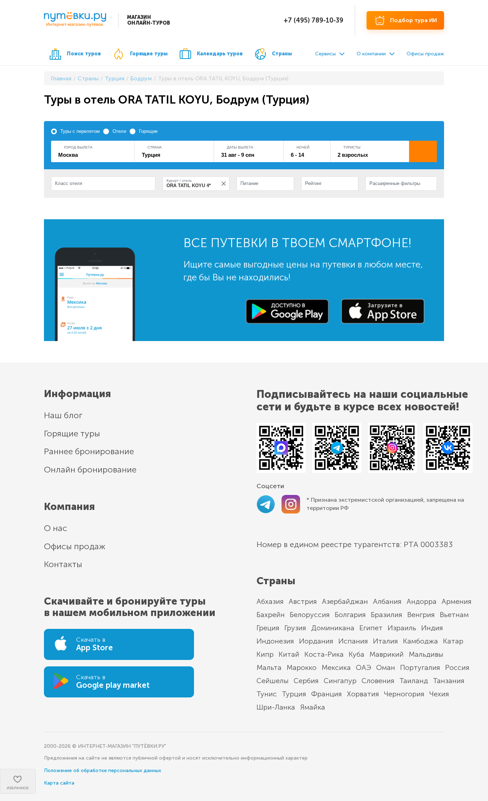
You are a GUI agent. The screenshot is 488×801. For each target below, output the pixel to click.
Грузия (295, 628)
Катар (453, 641)
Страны (282, 54)
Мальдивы (426, 654)
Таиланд (413, 680)
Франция (326, 694)
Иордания (316, 641)
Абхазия (270, 601)
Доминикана (332, 628)
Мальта (269, 667)
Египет (371, 628)
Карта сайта (59, 783)
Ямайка (312, 707)
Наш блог (63, 415)
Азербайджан (345, 601)
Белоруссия (310, 614)
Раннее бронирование (89, 451)
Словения (378, 680)
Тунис (267, 694)
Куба (356, 654)
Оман (385, 667)
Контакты (63, 564)
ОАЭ (363, 667)
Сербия (306, 680)
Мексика (336, 667)
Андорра (422, 601)
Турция (294, 694)
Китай (289, 654)
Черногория (404, 694)
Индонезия (275, 641)
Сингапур (340, 680)
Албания (387, 601)
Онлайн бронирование (90, 469)
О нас (55, 528)
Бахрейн (271, 614)
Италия (385, 641)
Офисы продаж (425, 54)
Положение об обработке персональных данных (102, 770)
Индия (432, 628)
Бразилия (386, 614)
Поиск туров (84, 54)
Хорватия (363, 694)
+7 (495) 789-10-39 (313, 20)
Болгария (350, 614)
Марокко (302, 667)
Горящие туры (149, 54)
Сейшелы (273, 680)
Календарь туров (220, 54)
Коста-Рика (324, 654)
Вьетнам (454, 614)
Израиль (402, 628)
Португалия (420, 667)
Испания (353, 641)
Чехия (439, 694)
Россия (457, 667)
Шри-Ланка (276, 707)
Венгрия (421, 614)
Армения (457, 601)
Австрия (303, 601)
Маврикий (386, 654)
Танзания (448, 680)
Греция (268, 628)
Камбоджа (420, 641)
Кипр (265, 654)
